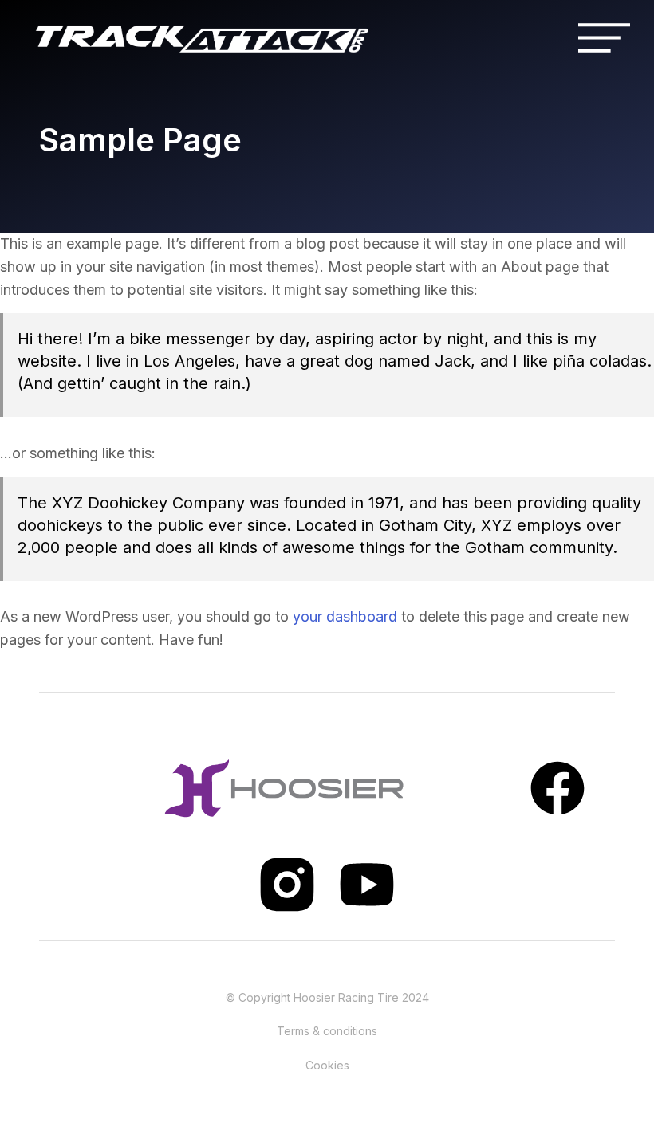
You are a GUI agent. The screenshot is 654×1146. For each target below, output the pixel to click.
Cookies (327, 1065)
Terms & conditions (327, 1031)
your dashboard (345, 616)
